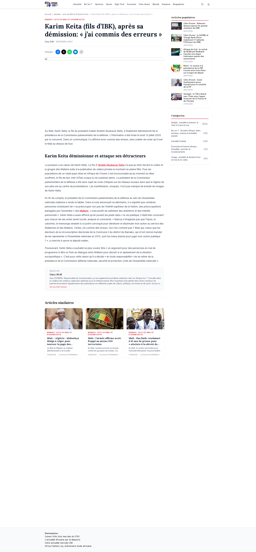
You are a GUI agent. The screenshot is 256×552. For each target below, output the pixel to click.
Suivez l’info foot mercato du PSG (62, 536)
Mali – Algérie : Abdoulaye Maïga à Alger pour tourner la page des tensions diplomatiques (63, 341)
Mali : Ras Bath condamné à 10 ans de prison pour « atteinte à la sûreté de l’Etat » (144, 341)
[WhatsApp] (69, 52)
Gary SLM (56, 274)
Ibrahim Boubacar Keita (111, 165)
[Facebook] (57, 52)
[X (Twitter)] (63, 52)
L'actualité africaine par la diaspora (62, 539)
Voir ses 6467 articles (58, 287)
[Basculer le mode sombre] (208, 4)
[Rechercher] (202, 4)
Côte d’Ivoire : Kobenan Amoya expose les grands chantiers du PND (195, 25)
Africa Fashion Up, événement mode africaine (68, 546)
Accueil (48, 14)
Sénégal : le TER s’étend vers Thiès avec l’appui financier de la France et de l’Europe (194, 97)
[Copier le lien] (81, 52)
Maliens (84, 210)
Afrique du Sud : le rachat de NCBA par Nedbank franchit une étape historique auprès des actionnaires (195, 54)
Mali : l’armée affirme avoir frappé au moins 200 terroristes (104, 341)
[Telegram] (75, 52)
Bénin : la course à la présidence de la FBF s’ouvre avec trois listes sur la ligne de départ (194, 69)
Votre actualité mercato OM (59, 542)
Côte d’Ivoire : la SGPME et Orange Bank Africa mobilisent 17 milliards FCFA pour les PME (195, 38)
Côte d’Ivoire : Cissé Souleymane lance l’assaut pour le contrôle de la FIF (194, 83)
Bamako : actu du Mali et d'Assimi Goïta (71, 14)
